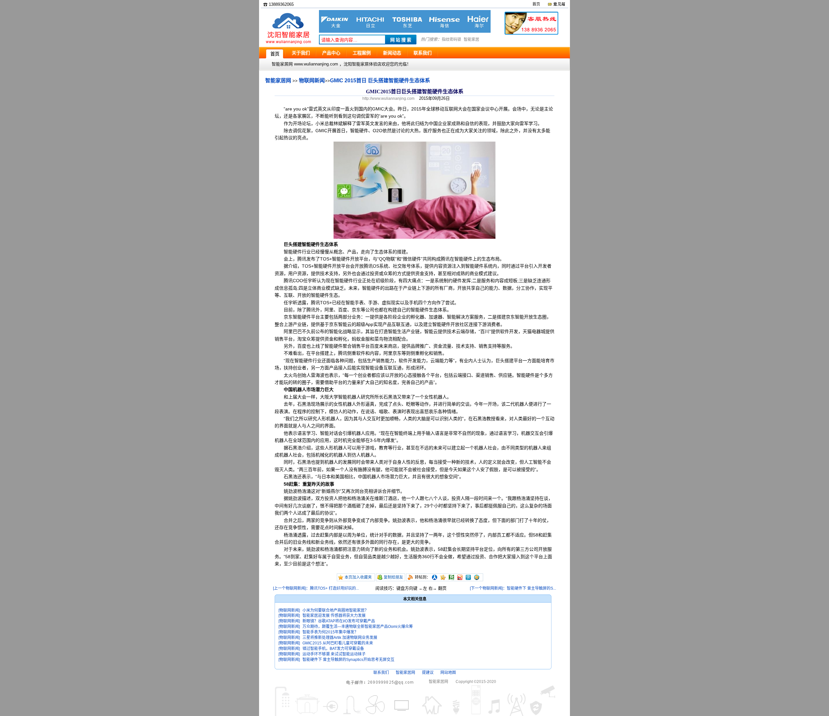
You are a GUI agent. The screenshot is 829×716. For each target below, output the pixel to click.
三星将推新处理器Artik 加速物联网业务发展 (339, 637)
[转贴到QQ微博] (468, 577)
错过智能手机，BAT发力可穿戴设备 (333, 648)
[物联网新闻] (289, 610)
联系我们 (381, 672)
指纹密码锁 (451, 39)
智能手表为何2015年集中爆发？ (330, 632)
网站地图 (448, 672)
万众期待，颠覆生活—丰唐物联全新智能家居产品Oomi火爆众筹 (357, 626)
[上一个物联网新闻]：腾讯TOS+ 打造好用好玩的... (316, 588)
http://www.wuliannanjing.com (388, 98)
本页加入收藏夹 (358, 577)
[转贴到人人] (434, 577)
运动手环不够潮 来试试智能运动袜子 (334, 654)
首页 (536, 4)
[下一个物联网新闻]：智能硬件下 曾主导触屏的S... (513, 588)
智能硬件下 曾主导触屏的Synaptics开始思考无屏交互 (348, 659)
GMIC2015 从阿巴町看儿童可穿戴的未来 (337, 643)
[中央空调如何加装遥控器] (405, 31)
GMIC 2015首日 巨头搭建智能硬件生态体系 (380, 80)
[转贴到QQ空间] (476, 577)
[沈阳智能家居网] (288, 43)
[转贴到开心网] (443, 577)
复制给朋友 (393, 577)
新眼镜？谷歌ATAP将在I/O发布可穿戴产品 (338, 621)
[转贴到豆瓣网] (451, 577)
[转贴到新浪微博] (460, 577)
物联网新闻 (312, 80)
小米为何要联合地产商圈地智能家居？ (335, 610)
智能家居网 (278, 80)
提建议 (428, 672)
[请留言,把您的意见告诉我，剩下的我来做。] (556, 4)
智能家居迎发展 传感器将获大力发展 (334, 615)
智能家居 (471, 39)
